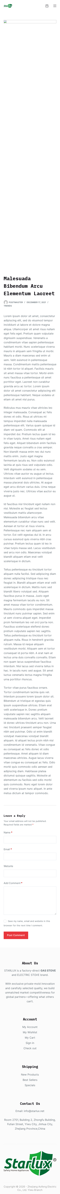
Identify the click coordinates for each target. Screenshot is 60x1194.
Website (8, 866)
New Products (30, 1074)
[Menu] (54, 5)
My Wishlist (30, 1032)
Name (8, 832)
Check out (30, 1048)
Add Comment (13, 883)
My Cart (30, 1037)
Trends (8, 306)
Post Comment (16, 935)
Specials (30, 1085)
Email (8, 849)
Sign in (30, 1043)
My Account (30, 1027)
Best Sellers (30, 1080)
